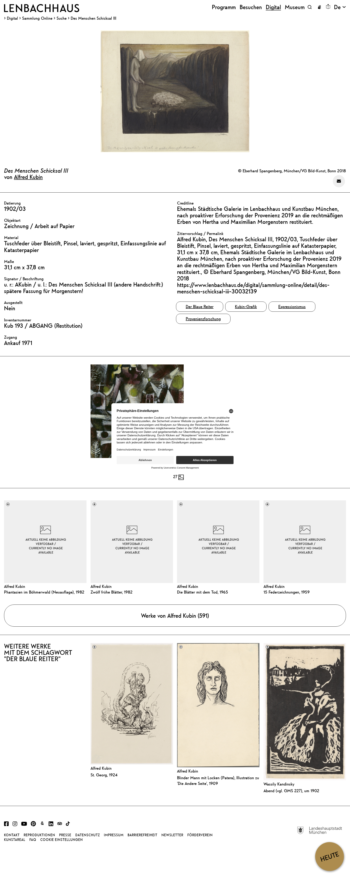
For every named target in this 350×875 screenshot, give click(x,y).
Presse (65, 835)
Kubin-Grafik (246, 306)
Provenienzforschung (203, 318)
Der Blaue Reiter (199, 306)
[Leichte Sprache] (328, 6)
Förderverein (200, 835)
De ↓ (340, 7)
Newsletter (172, 835)
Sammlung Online (37, 18)
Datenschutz (87, 835)
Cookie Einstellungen (61, 840)
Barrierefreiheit (142, 835)
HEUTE (329, 856)
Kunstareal (14, 840)
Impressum (114, 835)
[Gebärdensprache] (319, 7)
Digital (12, 18)
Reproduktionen (39, 835)
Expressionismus (292, 306)
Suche (62, 18)
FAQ (32, 840)
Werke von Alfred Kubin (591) (175, 615)
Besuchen (251, 7)
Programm (224, 7)
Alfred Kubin (28, 176)
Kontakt (12, 835)
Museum (295, 7)
